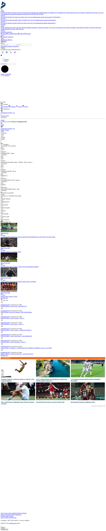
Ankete (7, 517)
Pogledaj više (4, 298)
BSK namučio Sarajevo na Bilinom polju (83, 402)
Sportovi (3, 115)
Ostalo (16, 17)
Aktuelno (13, 106)
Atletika (24, 27)
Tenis (14, 27)
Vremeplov (73, 27)
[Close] (1, 526)
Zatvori (3, 527)
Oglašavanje (18, 514)
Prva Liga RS (4, 20)
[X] (11, 52)
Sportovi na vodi (62, 27)
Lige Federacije (81, 12)
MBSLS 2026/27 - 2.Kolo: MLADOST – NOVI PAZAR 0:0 (17, 354)
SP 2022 (36, 14)
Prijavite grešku (5, 516)
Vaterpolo (40, 27)
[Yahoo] (15, 52)
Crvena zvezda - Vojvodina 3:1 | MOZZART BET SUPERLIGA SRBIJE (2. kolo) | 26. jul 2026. (26, 348)
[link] (53, 137)
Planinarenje (34, 27)
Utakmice (6, 59)
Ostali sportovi (80, 27)
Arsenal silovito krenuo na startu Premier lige (50, 402)
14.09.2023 (4, 117)
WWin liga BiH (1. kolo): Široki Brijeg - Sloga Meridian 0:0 (16, 336)
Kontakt (12, 514)
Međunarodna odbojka (41, 23)
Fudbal (4, 33)
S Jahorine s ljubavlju (6, 32)
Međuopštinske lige (44, 12)
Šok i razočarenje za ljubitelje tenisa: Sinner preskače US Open (17, 402)
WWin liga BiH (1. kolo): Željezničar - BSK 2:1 (13, 342)
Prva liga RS (13, 12)
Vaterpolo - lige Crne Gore (50, 27)
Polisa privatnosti (21, 513)
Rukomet (28, 33)
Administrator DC (5, 304)
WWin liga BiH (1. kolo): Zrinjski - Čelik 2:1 (12, 318)
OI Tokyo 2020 (15, 29)
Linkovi (3, 517)
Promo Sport (97, 27)
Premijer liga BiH (5, 12)
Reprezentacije (18, 14)
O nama (6, 513)
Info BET (86, 27)
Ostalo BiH (89, 12)
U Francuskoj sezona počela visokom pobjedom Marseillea (85, 380)
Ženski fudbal (69, 12)
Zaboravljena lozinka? (6, 46)
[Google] (2, 52)
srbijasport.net (12, 523)
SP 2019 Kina (56, 17)
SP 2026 (41, 14)
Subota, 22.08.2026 (6, 74)
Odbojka (21, 33)
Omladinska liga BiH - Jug (8, 128)
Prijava (4, 41)
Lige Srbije (95, 12)
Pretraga (11, 516)
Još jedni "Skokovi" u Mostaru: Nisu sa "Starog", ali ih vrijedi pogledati (17, 380)
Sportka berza (12, 517)
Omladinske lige (61, 12)
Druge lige (20, 12)
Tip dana (21, 29)
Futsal (75, 12)
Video (68, 27)
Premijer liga (11, 17)
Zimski (2, 27)
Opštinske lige (53, 12)
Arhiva (4, 102)
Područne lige (35, 12)
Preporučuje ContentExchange (97, 406)
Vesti (2, 9)
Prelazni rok (26, 14)
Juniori (7, 130)
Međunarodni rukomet (42, 20)
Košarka (15, 33)
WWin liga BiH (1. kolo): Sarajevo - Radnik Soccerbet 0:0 (16, 330)
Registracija (16, 46)
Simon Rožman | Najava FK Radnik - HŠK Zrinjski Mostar (16, 312)
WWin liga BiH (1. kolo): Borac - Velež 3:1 (12, 324)
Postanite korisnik (5, 514)
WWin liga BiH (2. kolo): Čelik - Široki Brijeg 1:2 (14, 306)
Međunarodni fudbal (9, 14)
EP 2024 (31, 14)
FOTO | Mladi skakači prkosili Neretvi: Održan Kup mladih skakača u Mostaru (51, 380)
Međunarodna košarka (39, 17)
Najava (20, 106)
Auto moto (18, 27)
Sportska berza (8, 27)
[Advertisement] (53, 88)
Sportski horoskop (5, 29)
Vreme (7, 115)
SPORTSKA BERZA (6, 40)
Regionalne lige (27, 12)
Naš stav (92, 27)
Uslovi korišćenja (12, 513)
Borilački (28, 27)
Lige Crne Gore (28, 17)
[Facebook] (7, 52)
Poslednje (5, 106)
